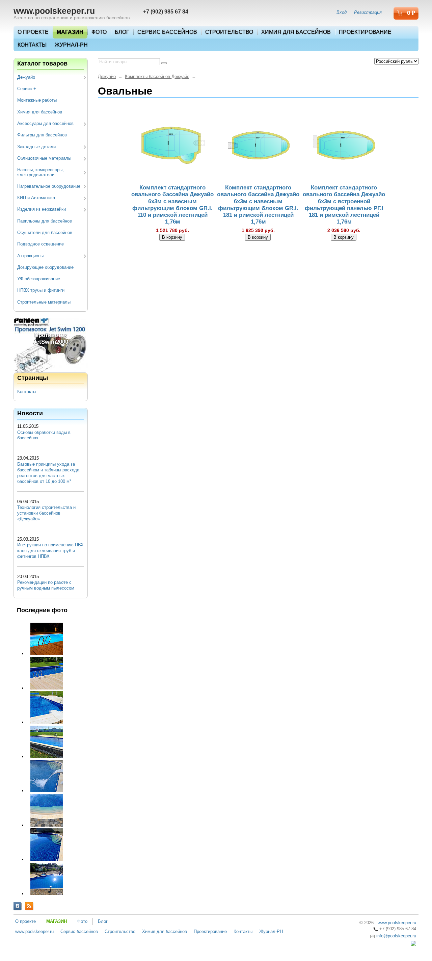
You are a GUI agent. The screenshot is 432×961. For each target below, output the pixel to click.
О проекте (33, 32)
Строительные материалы (44, 302)
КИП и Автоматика (36, 197)
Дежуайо (26, 77)
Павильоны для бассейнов (44, 221)
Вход (341, 12)
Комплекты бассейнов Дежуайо (157, 76)
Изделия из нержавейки (41, 209)
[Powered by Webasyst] (413, 944)
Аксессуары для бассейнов (45, 123)
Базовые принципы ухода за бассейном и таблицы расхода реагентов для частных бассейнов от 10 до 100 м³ (48, 473)
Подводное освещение (40, 243)
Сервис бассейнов (167, 32)
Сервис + (26, 88)
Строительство (229, 32)
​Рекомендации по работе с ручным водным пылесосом (45, 585)
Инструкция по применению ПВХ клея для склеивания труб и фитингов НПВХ (50, 550)
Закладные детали (36, 146)
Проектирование (365, 32)
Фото (99, 32)
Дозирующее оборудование (45, 267)
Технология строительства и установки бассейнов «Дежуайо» (46, 513)
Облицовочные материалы (44, 158)
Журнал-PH (71, 45)
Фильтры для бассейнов (42, 134)
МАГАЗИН (70, 32)
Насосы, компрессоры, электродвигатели (40, 172)
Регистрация (368, 12)
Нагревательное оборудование (48, 186)
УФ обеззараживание (38, 278)
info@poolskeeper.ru (395, 935)
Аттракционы (30, 255)
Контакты (32, 45)
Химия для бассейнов (296, 32)
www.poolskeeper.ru (54, 11)
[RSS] (29, 906)
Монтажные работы (37, 100)
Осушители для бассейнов (44, 232)
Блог (122, 32)
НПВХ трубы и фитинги (40, 290)
